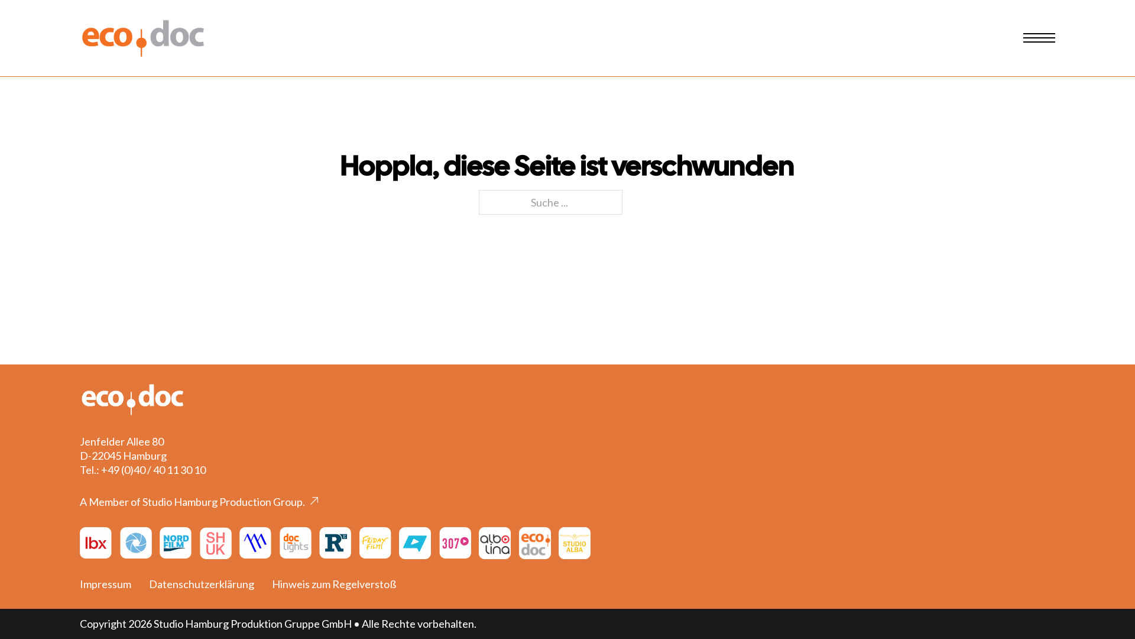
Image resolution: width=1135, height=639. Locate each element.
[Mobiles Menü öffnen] (1039, 38)
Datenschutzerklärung (201, 583)
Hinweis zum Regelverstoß (334, 583)
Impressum (105, 583)
